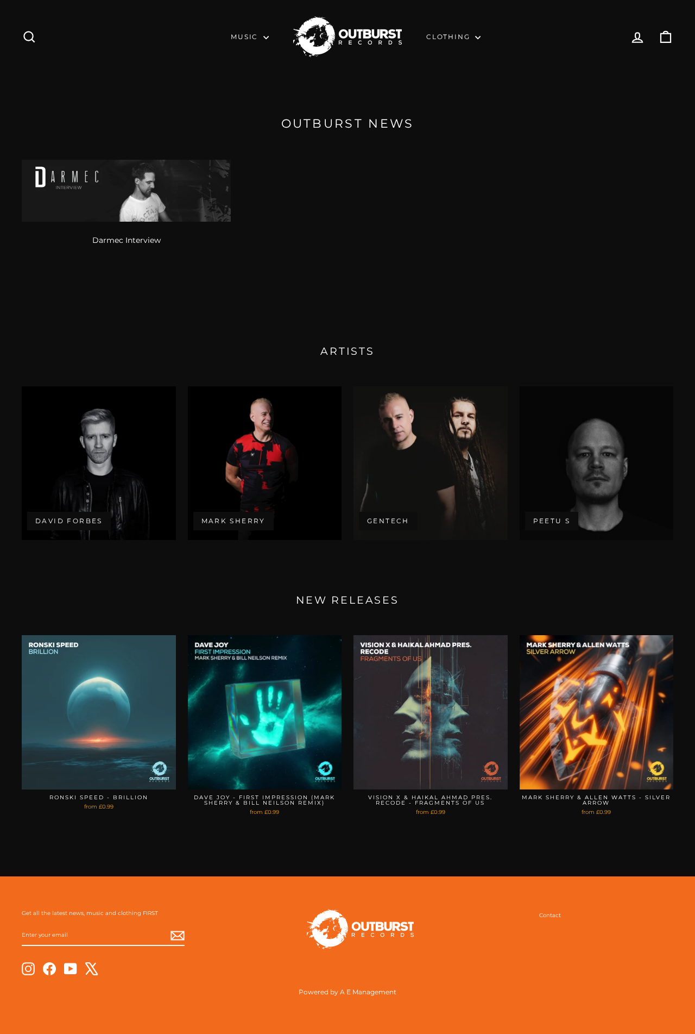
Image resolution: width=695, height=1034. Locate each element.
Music (246, 37)
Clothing (449, 37)
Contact (550, 915)
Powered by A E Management (347, 992)
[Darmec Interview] (126, 191)
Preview (99, 777)
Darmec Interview (126, 240)
